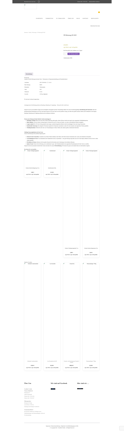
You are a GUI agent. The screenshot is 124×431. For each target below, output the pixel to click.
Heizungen (34, 32)
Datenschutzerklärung (55, 426)
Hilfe (78, 18)
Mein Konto (94, 18)
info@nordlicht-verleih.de (94, 1)
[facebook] (39, 2)
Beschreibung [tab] (29, 74)
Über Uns (71, 18)
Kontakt (85, 18)
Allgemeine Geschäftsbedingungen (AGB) (69, 426)
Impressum (48, 426)
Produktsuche (95, 26)
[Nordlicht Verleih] (30, 6)
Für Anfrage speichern (74, 53)
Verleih (30, 32)
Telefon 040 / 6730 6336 (82, 1)
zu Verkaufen (60, 18)
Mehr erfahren (53, 389)
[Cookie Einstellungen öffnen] (2, 429)
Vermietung (49, 18)
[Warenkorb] (98, 13)
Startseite (39, 18)
